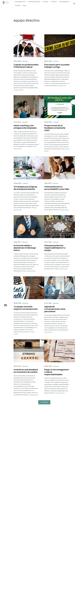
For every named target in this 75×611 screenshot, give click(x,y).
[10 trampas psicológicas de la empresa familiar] (29, 169)
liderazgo (25, 61)
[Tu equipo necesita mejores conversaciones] (29, 289)
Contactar (17, 5)
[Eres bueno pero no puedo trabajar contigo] (59, 47)
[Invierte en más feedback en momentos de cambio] (29, 352)
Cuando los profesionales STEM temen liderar (26, 65)
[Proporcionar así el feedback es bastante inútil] (59, 108)
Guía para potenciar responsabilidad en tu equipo (54, 248)
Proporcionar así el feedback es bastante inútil (54, 128)
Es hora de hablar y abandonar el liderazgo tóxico (25, 248)
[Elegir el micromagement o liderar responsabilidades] (59, 352)
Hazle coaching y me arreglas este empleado (25, 126)
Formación (45, 1)
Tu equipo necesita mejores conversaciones (26, 307)
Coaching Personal (20, 1)
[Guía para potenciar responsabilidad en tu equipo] (59, 228)
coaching (55, 61)
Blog (24, 5)
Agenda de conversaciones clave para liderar (54, 309)
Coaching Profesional (34, 1)
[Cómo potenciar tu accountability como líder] (59, 169)
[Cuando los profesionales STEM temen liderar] (29, 47)
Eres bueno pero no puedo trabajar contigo (57, 65)
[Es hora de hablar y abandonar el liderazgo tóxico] (29, 228)
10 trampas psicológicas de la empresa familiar (25, 187)
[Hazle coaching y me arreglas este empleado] (29, 108)
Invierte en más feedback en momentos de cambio (26, 370)
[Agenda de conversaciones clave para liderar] (59, 289)
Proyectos (54, 1)
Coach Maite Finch (64, 1)
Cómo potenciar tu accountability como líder (56, 187)
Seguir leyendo (19, 90)
